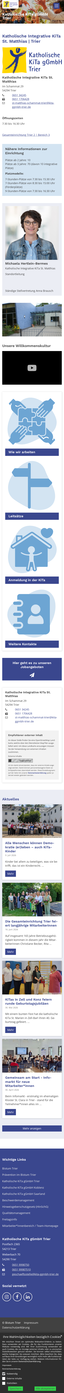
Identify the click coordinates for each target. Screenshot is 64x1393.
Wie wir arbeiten (21, 452)
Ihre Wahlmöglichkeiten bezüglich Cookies (32, 1337)
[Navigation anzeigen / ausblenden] (57, 6)
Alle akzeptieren (45, 1388)
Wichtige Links (14, 1159)
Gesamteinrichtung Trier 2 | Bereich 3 (26, 135)
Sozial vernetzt (14, 1286)
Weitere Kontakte (22, 644)
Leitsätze (15, 516)
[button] (32, 425)
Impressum (6, 1365)
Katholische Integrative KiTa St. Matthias (27, 79)
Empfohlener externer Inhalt (25, 735)
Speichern (15, 1388)
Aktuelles (10, 799)
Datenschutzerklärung (29, 1361)
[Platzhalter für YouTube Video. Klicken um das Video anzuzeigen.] (32, 368)
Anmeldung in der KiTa (26, 580)
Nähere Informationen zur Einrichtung (26, 151)
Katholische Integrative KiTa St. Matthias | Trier (31, 38)
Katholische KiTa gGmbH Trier (26, 1239)
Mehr (10, 873)
